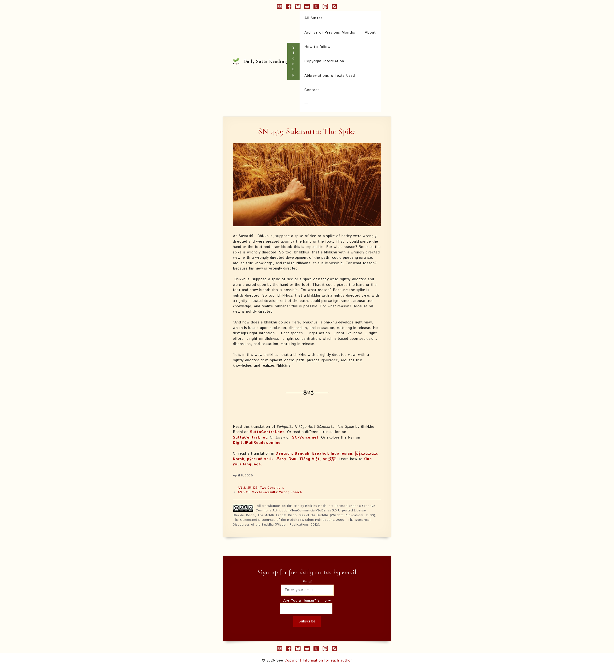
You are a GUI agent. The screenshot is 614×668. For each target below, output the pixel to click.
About (370, 32)
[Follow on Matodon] (325, 7)
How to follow (317, 46)
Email (307, 581)
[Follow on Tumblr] (316, 7)
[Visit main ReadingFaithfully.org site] (279, 7)
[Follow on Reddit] (307, 7)
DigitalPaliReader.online (257, 442)
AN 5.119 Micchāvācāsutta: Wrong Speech (270, 492)
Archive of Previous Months (329, 32)
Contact (311, 90)
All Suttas (313, 18)
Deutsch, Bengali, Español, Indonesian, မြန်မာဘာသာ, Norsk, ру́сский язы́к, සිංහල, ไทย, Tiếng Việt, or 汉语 (306, 456)
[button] (306, 104)
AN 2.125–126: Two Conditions (261, 488)
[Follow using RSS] (334, 7)
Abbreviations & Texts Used (329, 75)
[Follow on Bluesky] (298, 7)
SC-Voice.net (305, 437)
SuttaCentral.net (267, 431)
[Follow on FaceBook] (288, 7)
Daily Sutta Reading (265, 61)
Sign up (293, 61)
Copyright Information (324, 61)
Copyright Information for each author (318, 660)
